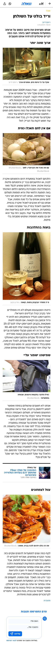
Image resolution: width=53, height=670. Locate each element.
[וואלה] (26, 3)
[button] (41, 3)
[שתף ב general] (4, 3)
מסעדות (47, 601)
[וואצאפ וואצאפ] (10, 3)
